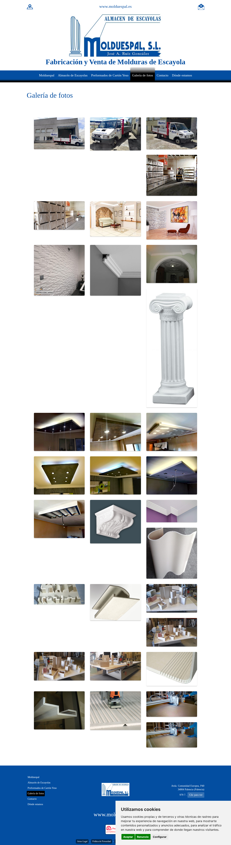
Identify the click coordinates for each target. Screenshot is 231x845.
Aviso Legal (82, 841)
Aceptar (128, 836)
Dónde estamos (182, 75)
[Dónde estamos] (30, 6)
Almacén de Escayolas (73, 75)
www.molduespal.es (115, 6)
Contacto (162, 75)
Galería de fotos (142, 75)
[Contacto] (201, 6)
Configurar (160, 836)
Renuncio (143, 836)
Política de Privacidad (101, 841)
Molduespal (46, 75)
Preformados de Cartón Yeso (109, 75)
